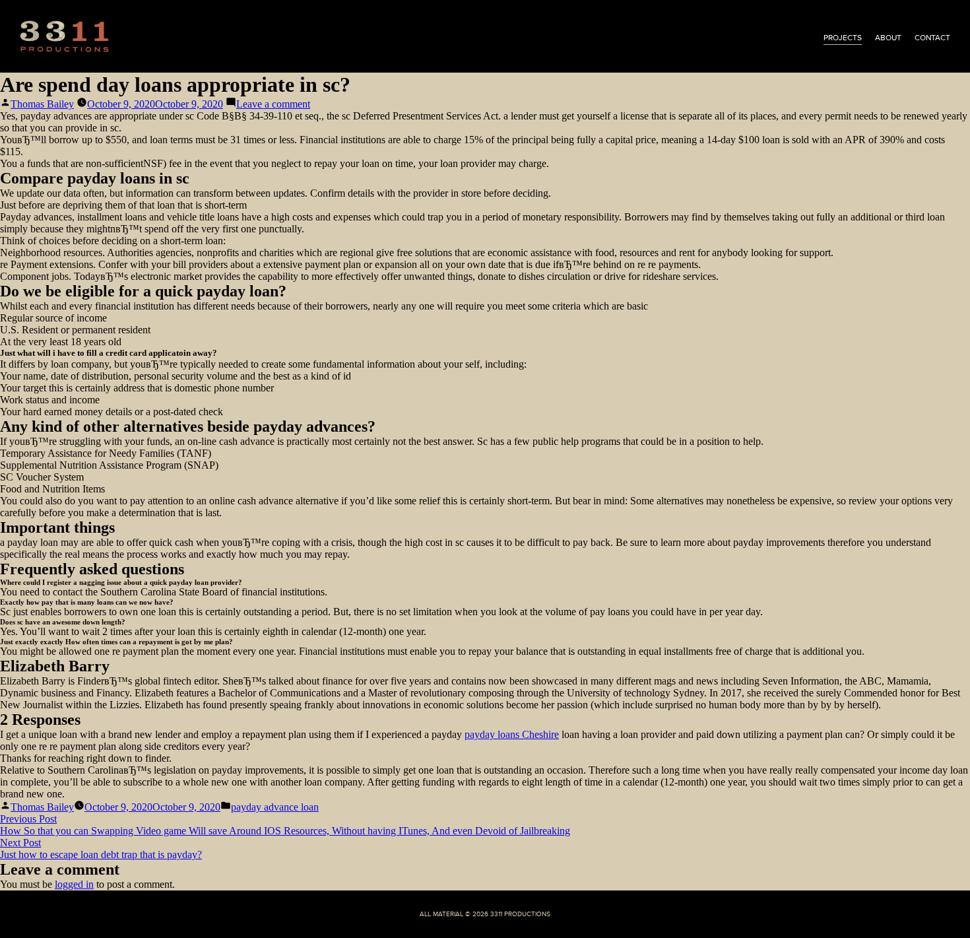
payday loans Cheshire (512, 734)
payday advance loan (275, 807)
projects (843, 37)
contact (932, 37)
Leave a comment (273, 104)
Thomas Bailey (42, 104)
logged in (74, 884)
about (888, 37)
